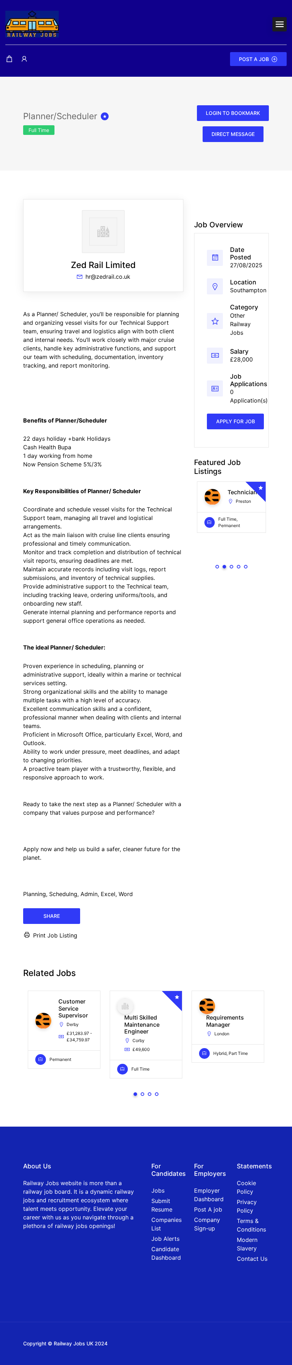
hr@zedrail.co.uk (107, 276)
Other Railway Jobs (240, 324)
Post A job (208, 1209)
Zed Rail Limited (103, 265)
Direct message (233, 134)
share (51, 916)
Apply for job (235, 421)
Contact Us (252, 1258)
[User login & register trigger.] (24, 59)
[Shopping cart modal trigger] (9, 59)
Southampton (248, 290)
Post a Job (254, 59)
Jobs (158, 1190)
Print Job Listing (55, 935)
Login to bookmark (233, 113)
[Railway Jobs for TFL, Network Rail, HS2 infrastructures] (32, 23)
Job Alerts (165, 1238)
